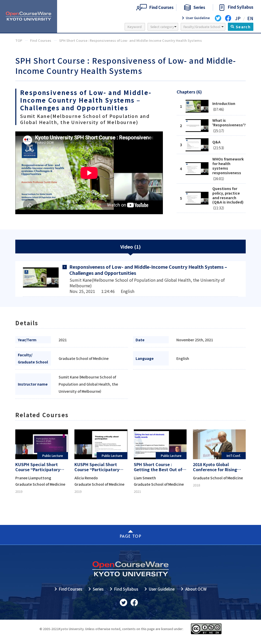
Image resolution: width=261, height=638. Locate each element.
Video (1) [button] (130, 246)
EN (250, 18)
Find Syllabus (126, 589)
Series (98, 589)
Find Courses (70, 589)
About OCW (195, 589)
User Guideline (162, 589)
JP (238, 18)
